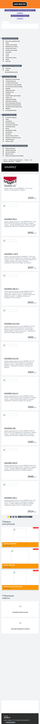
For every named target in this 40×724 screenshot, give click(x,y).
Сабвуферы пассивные (11, 101)
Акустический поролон (11, 110)
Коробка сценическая (10, 150)
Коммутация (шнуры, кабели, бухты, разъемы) (15, 145)
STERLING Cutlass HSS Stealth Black (13, 586)
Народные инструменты (11, 50)
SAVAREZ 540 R (10, 463)
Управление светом (10, 126)
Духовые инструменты (11, 48)
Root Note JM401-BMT (9, 565)
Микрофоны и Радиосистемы (12, 79)
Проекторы (8, 68)
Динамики (7, 88)
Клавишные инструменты (11, 46)
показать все (25, 516)
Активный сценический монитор (13, 104)
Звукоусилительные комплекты (13, 102)
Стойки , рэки (8, 97)
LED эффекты (8, 132)
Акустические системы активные (13, 84)
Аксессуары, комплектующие (12, 41)
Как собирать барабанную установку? (20, 628)
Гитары (7, 42)
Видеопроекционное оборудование (11, 65)
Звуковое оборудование (9, 76)
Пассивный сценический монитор (13, 106)
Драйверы (7, 108)
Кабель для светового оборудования (14, 155)
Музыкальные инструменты (10, 38)
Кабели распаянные (10, 148)
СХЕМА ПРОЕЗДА (10, 722)
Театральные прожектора (11, 124)
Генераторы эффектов (11, 117)
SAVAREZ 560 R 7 (11, 289)
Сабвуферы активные (10, 99)
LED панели (8, 133)
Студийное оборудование (11, 82)
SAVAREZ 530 (10, 428)
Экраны (7, 70)
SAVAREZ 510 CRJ (11, 324)
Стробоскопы (8, 121)
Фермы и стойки (9, 141)
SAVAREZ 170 (10, 186)
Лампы (7, 119)
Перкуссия (8, 61)
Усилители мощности (10, 81)
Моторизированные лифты (11, 72)
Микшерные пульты (10, 90)
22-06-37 (7, 718)
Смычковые (8, 52)
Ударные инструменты (11, 57)
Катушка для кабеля (10, 152)
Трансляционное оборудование (13, 95)
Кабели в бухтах (9, 153)
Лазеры (7, 128)
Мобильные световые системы (13, 137)
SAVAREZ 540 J (10, 498)
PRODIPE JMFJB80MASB (10, 543)
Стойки (7, 55)
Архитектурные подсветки (11, 135)
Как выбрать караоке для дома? (20, 612)
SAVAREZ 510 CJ (11, 393)
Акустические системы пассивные (14, 86)
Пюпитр (7, 59)
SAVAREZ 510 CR (11, 359)
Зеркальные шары (10, 139)
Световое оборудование (9, 114)
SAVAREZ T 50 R (11, 254)
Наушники (7, 93)
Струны (7, 53)
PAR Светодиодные (10, 122)
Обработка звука (9, 91)
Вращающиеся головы (11, 130)
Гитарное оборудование (11, 44)
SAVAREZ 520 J (10, 219)
